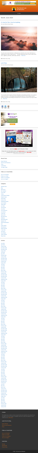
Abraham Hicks (5, 58)
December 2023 (4, 274)
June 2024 (3, 265)
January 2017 (3, 388)
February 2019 (3, 361)
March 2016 (3, 402)
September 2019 (4, 351)
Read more (23, 55)
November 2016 (4, 391)
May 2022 (3, 303)
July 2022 (3, 300)
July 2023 (3, 282)
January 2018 (3, 378)
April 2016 (3, 400)
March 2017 (3, 387)
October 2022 (3, 295)
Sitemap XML (4, 445)
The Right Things (4, 167)
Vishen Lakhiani (4, 234)
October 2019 (3, 349)
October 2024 (3, 261)
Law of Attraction (4, 210)
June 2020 (3, 337)
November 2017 (4, 381)
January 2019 (3, 363)
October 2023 (3, 277)
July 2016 (3, 397)
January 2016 (3, 405)
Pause (2, 164)
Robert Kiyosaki (4, 228)
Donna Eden (3, 198)
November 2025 (4, 249)
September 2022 (4, 297)
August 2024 (3, 262)
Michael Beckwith (4, 219)
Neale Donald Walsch (5, 222)
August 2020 (3, 334)
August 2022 (3, 298)
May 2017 (3, 385)
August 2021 (3, 316)
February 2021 (3, 325)
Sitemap (3, 444)
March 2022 (3, 306)
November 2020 (4, 330)
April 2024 (3, 268)
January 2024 (3, 273)
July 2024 (3, 264)
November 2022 (4, 294)
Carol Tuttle (3, 192)
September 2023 (4, 279)
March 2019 (3, 360)
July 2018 (3, 369)
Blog (9, 58)
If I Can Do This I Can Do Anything (10, 22)
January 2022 (3, 309)
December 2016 (4, 390)
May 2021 (3, 321)
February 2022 (3, 307)
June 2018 (3, 370)
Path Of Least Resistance (5, 162)
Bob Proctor (3, 189)
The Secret (3, 231)
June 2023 (3, 283)
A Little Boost (3, 165)
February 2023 (3, 289)
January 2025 (3, 256)
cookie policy (10, 417)
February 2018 (3, 376)
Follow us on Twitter (4, 176)
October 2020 (3, 331)
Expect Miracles (4, 161)
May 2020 (3, 339)
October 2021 (3, 313)
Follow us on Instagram (5, 177)
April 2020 (3, 340)
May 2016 (3, 399)
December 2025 (4, 247)
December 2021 (4, 310)
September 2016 (4, 394)
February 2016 (3, 403)
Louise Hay (3, 213)
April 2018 (3, 373)
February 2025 (3, 255)
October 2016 (3, 393)
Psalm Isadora (3, 225)
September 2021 (4, 315)
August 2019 (3, 352)
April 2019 (3, 358)
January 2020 (3, 345)
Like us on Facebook (5, 174)
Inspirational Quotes (4, 201)
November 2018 (4, 366)
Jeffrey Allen (3, 204)
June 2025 (3, 252)
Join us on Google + (4, 179)
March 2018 (3, 375)
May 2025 (3, 253)
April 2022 (3, 304)
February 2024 (3, 271)
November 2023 (4, 276)
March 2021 (3, 324)
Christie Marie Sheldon (5, 195)
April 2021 (3, 322)
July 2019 (3, 354)
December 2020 (4, 328)
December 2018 (4, 364)
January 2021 (3, 327)
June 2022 (3, 301)
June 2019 (3, 355)
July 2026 (3, 243)
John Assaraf (3, 207)
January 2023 (3, 291)
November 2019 (4, 348)
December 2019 (4, 346)
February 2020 (3, 343)
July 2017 (3, 384)
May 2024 (3, 267)
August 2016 (3, 396)
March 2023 (3, 288)
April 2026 (3, 244)
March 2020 (3, 342)
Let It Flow (4, 63)
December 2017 (4, 379)
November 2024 (4, 259)
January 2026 (3, 246)
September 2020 (4, 333)
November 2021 (4, 312)
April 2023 (3, 286)
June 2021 (3, 319)
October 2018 (3, 367)
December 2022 (4, 292)
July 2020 (3, 336)
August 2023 (3, 280)
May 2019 (3, 357)
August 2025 (3, 250)
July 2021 (3, 318)
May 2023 (3, 285)
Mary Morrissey (4, 216)
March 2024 (3, 270)
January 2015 (3, 406)
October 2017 (3, 382)
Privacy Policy (4, 447)
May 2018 (3, 372)
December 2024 (4, 258)
